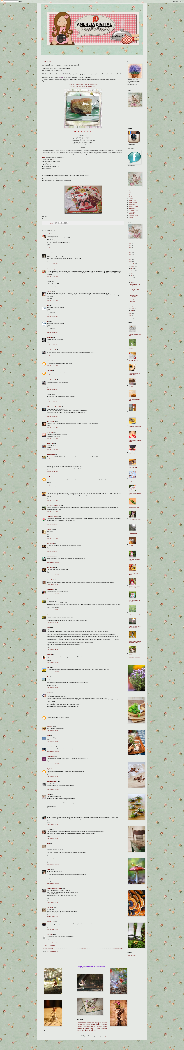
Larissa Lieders (50, 253)
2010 (130, 261)
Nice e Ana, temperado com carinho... (56, 269)
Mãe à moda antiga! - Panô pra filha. (134, 601)
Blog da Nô (49, 769)
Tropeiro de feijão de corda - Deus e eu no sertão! (135, 627)
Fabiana (49, 692)
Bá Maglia (49, 337)
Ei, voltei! (131, 386)
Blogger (105, 1036)
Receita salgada (90, 1030)
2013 (130, 254)
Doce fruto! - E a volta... (134, 360)
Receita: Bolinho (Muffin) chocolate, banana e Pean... (135, 297)
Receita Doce (80, 1030)
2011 (130, 259)
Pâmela (48, 476)
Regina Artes (50, 934)
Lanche (96, 1026)
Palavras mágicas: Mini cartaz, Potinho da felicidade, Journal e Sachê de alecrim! (135, 641)
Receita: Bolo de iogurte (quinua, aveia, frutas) (134, 289)
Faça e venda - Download (132, 212)
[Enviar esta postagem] (56, 223)
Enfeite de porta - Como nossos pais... (134, 413)
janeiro (132, 310)
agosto (132, 273)
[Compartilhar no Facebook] (65, 223)
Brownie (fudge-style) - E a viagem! (134, 573)
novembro (133, 266)
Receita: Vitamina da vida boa (135, 285)
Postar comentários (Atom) (52, 951)
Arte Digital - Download (101, 1022)
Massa (105, 1026)
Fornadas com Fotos (133, 210)
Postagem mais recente (48, 948)
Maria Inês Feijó (51, 454)
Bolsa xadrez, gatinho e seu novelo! (134, 560)
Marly (48, 677)
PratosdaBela (50, 443)
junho (132, 277)
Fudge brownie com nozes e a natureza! (135, 454)
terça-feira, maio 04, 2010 (52, 929)
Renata (48, 234)
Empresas (131, 217)
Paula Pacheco (50, 543)
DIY (81, 1026)
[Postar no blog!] (61, 223)
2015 (130, 250)
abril (132, 282)
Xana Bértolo (50, 715)
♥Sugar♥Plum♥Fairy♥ (52, 781)
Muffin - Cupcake (95, 1028)
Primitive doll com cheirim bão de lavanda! (134, 587)
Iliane (48, 667)
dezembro (133, 263)
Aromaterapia (90, 1022)
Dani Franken (50, 756)
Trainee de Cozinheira (52, 815)
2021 (130, 245)
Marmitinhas (132, 204)
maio (132, 280)
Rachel (48, 829)
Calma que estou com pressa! (54, 888)
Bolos (130, 193)
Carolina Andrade (51, 747)
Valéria (48, 627)
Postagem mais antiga (118, 948)
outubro (132, 268)
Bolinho (93, 1024)
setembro (133, 270)
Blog (130, 191)
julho (132, 275)
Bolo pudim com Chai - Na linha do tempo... (134, 373)
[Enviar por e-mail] (59, 223)
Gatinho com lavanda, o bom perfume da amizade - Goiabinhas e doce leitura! (135, 656)
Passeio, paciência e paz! (134, 507)
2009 (130, 313)
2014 (130, 252)
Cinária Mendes (51, 580)
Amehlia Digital (81, 1022)
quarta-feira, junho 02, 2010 (53, 942)
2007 (130, 318)
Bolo (98, 1024)
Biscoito (88, 1024)
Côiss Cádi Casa (134, 293)
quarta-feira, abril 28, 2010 (53, 562)
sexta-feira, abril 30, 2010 (52, 916)
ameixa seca (49, 726)
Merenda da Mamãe (133, 206)
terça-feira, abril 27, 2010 (52, 248)
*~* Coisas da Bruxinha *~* (53, 505)
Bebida (84, 1024)
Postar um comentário (50, 945)
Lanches (131, 198)
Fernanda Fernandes (52, 350)
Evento (84, 1026)
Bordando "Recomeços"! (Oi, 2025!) (135, 335)
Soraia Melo (50, 491)
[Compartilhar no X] (63, 223)
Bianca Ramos (50, 556)
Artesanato (79, 1024)
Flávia (48, 843)
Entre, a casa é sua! (133, 467)
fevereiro (133, 308)
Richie (48, 794)
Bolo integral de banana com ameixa (135, 427)
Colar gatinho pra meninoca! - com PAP (135, 440)
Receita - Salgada (133, 202)
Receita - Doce (132, 200)
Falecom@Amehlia (133, 215)
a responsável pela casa (52, 516)
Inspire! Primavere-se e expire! (135, 614)
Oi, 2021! (131, 348)
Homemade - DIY (133, 208)
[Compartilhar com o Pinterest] (67, 223)
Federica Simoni (50, 589)
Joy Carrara (50, 432)
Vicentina (49, 291)
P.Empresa (104, 1028)
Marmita (101, 1026)
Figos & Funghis (51, 421)
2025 (130, 243)
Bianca (48, 599)
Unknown (49, 361)
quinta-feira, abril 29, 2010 (53, 776)
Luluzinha (49, 654)
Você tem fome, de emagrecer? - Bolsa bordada (135, 494)
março (132, 305)
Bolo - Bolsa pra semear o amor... (134, 400)
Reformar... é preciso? (133, 302)
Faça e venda (89, 1026)
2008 (130, 315)
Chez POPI (49, 529)
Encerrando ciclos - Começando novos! (133, 480)
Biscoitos (131, 194)
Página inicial (83, 948)
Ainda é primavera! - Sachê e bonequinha (135, 520)
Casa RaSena (50, 907)
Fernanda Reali (50, 921)
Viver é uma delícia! (133, 533)
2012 (130, 257)
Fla (47, 305)
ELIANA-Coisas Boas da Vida (54, 407)
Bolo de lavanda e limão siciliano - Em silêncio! (134, 546)
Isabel (48, 735)
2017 (130, 247)
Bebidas (131, 196)
